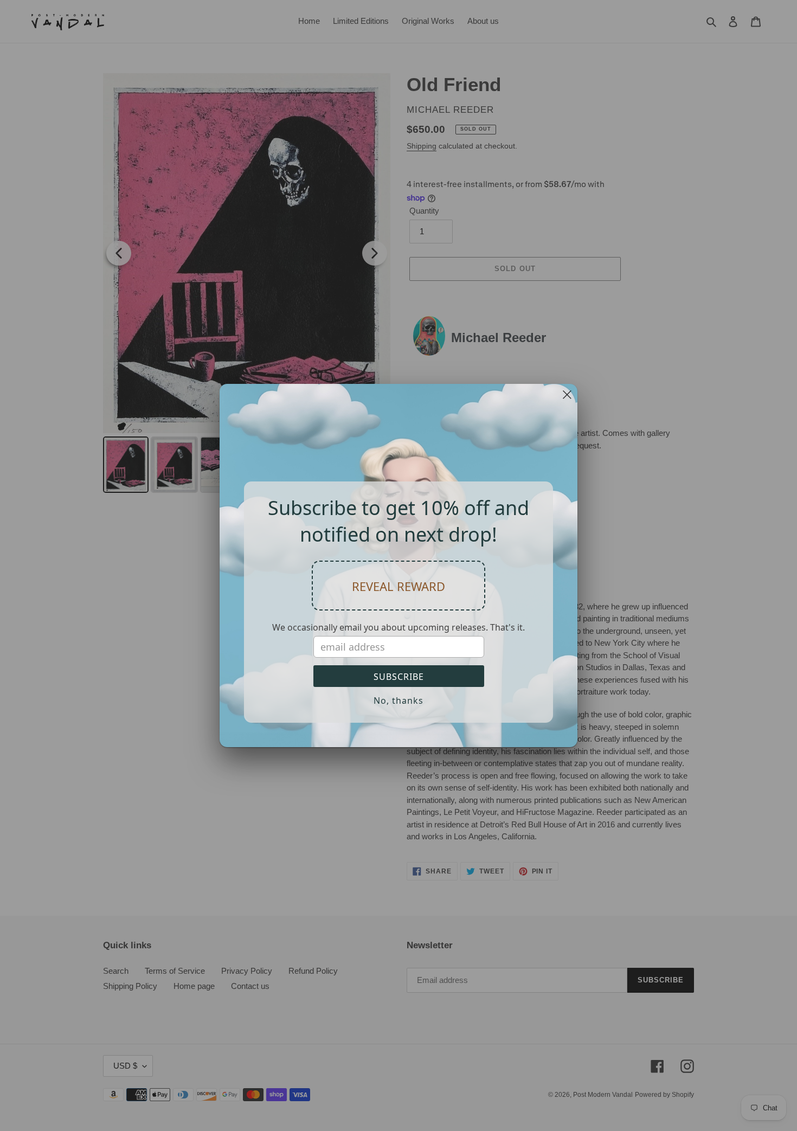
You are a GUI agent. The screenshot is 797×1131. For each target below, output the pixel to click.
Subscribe (399, 677)
